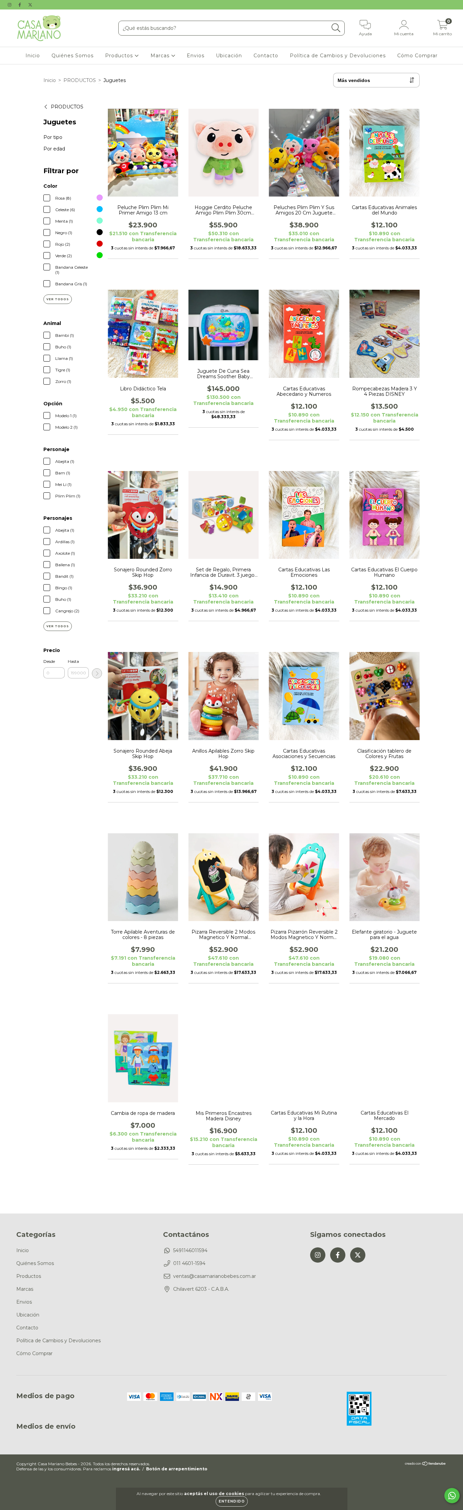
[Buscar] (336, 28)
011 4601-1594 (189, 1263)
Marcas (160, 56)
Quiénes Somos (73, 56)
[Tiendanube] (425, 1464)
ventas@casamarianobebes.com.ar (214, 1276)
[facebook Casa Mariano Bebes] (20, 5)
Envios (195, 56)
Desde (49, 661)
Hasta (73, 661)
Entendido (232, 1501)
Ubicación (229, 56)
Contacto (266, 56)
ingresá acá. (126, 1468)
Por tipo (52, 137)
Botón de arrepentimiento (176, 1468)
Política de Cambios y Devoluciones (338, 56)
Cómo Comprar (417, 56)
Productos (120, 56)
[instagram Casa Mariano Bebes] (10, 5)
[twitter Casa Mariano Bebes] (30, 5)
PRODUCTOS (79, 80)
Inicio (32, 56)
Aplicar (97, 673)
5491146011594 (190, 1250)
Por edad (54, 149)
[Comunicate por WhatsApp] (452, 1495)
